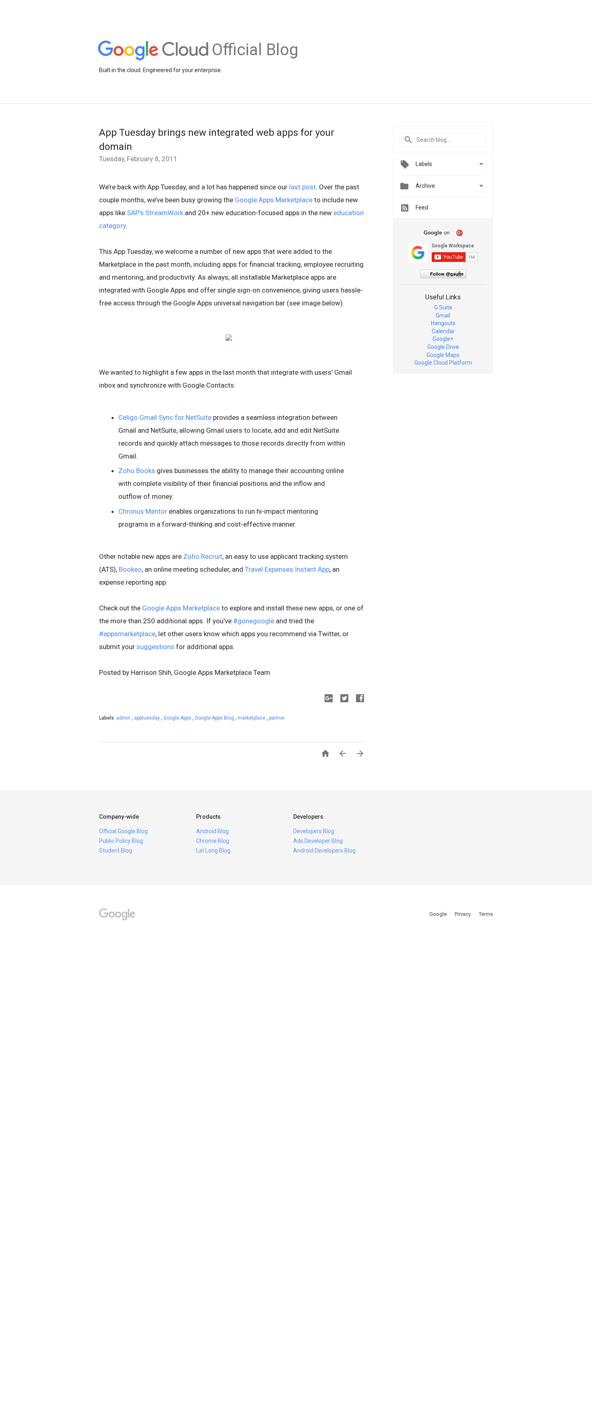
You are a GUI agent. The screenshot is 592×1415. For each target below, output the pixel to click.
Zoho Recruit (202, 556)
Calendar (443, 331)
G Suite (443, 307)
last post (302, 187)
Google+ (443, 339)
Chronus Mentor (142, 511)
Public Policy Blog (121, 841)
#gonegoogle (253, 621)
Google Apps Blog (215, 718)
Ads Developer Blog (318, 841)
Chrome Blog (212, 841)
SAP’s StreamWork (155, 213)
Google (438, 914)
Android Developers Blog (324, 850)
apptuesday (147, 718)
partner (277, 718)
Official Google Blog (123, 831)
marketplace (252, 718)
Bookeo (130, 569)
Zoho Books (136, 471)
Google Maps (443, 355)
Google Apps (178, 718)
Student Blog (115, 850)
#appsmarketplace (127, 634)
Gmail (443, 315)
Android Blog (212, 831)
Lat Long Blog (213, 850)
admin (124, 718)
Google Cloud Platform (443, 362)
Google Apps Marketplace (274, 200)
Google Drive (443, 347)
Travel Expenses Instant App (287, 569)
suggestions (155, 647)
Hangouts (443, 323)
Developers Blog (313, 831)
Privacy (463, 914)
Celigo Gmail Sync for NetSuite (164, 417)
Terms (486, 914)
